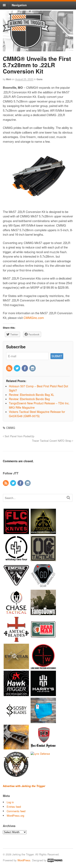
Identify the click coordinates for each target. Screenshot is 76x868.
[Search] (68, 497)
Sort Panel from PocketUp (19, 436)
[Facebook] (25, 368)
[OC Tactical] (43, 559)
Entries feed (14, 807)
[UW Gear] (16, 667)
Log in (10, 802)
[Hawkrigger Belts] (16, 694)
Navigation (19, 5)
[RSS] (9, 368)
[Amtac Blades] (16, 640)
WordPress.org (15, 815)
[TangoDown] (43, 613)
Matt (8, 79)
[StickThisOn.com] (43, 640)
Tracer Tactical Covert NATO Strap (52, 441)
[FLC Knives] (16, 532)
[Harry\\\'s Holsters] (43, 694)
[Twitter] (17, 368)
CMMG (10, 428)
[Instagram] (32, 368)
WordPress (23, 860)
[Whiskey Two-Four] (16, 559)
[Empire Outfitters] (16, 586)
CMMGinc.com (34, 317)
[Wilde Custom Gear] (16, 775)
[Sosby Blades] (16, 721)
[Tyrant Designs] (16, 748)
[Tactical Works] (43, 667)
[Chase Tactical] (16, 613)
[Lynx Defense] (40, 754)
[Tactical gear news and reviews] (26, 46)
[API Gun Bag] (43, 721)
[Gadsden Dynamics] (43, 586)
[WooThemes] (54, 860)
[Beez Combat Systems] (43, 748)
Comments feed (16, 811)
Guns (39, 79)
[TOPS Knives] (43, 532)
